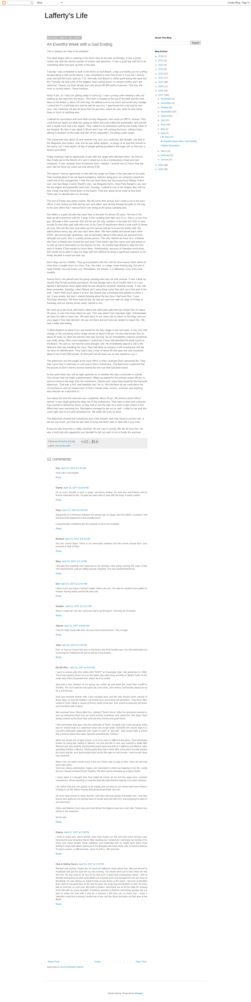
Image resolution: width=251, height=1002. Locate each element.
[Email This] (83, 441)
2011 (161, 78)
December (166, 99)
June (163, 124)
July (163, 120)
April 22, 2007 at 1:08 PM (76, 832)
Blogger (139, 993)
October (165, 107)
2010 (161, 82)
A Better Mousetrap (169, 145)
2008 (161, 90)
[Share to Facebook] (93, 441)
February (165, 155)
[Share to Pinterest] (97, 441)
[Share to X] (90, 441)
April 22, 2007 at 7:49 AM (74, 645)
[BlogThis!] (86, 441)
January (165, 159)
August (164, 116)
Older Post (141, 961)
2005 (161, 169)
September (166, 111)
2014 (161, 65)
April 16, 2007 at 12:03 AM (74, 584)
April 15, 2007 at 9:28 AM (74, 510)
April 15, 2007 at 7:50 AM (73, 468)
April (163, 133)
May (163, 129)
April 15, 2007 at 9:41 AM (77, 539)
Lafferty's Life (66, 15)
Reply (59, 477)
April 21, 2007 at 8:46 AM (76, 626)
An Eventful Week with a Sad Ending (178, 141)
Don (58, 468)
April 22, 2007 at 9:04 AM (82, 667)
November (166, 103)
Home (98, 961)
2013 (161, 69)
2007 (161, 95)
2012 (161, 73)
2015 (161, 60)
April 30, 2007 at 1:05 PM (91, 864)
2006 (161, 165)
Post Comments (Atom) (71, 967)
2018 (161, 56)
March (164, 151)
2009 (161, 86)
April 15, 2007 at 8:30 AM (76, 487)
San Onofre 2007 (63, 446)
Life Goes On (166, 137)
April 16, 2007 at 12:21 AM (78, 606)
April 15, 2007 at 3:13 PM (74, 561)
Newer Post (53, 961)
